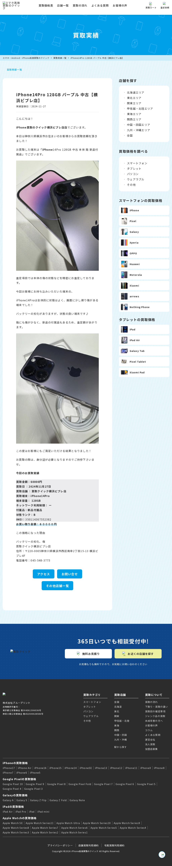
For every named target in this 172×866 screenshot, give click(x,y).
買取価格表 (46, 5)
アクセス (43, 574)
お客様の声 (120, 5)
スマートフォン (137, 163)
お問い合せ (69, 574)
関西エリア (134, 119)
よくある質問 (100, 5)
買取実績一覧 (60, 57)
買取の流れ (80, 5)
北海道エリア (135, 92)
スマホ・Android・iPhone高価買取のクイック (26, 57)
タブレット (134, 168)
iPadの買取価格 (13, 807)
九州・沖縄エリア (138, 130)
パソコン (133, 174)
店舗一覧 (63, 5)
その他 (131, 185)
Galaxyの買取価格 (15, 795)
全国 (130, 135)
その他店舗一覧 (57, 585)
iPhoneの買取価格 (15, 763)
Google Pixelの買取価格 (19, 779)
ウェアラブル (135, 179)
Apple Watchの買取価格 (19, 818)
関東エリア (134, 103)
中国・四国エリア (138, 125)
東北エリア (134, 98)
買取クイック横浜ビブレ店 (49, 491)
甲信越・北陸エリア (140, 108)
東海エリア (134, 114)
